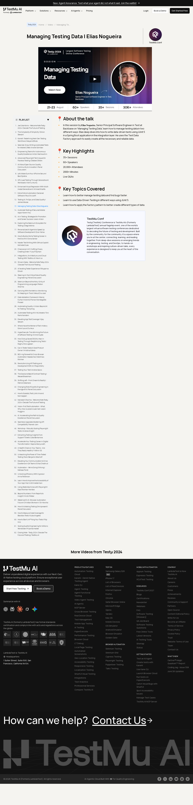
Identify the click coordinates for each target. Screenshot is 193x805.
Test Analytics (81, 681)
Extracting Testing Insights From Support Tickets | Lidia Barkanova (30, 436)
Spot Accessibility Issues (144, 692)
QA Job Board (142, 621)
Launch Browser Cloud (146, 673)
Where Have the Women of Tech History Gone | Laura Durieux (32, 327)
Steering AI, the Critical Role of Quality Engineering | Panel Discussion (32, 276)
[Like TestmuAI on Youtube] (176, 779)
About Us (172, 578)
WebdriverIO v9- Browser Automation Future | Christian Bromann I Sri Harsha (33, 501)
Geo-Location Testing (84, 658)
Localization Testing (84, 670)
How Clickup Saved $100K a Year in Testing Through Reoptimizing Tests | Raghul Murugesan (32, 341)
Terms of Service (175, 625)
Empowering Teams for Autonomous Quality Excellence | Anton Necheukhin (32, 152)
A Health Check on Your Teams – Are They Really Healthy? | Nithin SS (31, 449)
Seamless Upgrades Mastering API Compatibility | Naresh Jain (31, 423)
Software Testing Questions (144, 626)
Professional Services (84, 685)
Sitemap (140, 643)
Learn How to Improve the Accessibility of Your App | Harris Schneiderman (33, 481)
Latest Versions (143, 635)
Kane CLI (78, 585)
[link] (12, 11)
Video (50, 24)
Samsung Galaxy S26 (115, 571)
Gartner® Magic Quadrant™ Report (176, 662)
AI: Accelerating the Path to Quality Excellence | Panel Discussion (31, 416)
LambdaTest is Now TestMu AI (177, 573)
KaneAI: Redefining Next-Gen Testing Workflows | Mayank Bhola (32, 139)
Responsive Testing (83, 666)
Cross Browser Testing (85, 611)
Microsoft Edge (113, 606)
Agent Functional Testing (82, 594)
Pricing (89, 10)
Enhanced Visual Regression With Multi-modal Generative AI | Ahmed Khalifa (33, 187)
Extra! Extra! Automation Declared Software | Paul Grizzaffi (31, 194)
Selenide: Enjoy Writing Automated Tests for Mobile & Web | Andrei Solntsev (33, 146)
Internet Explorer (113, 590)
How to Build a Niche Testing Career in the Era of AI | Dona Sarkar (32, 237)
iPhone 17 (110, 578)
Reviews (171, 598)
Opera (108, 610)
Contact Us (173, 649)
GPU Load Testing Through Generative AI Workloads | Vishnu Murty (33, 181)
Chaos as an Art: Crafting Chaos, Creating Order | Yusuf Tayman (30, 250)
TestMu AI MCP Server (146, 701)
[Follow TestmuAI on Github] (182, 779)
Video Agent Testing (84, 599)
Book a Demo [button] (160, 10)
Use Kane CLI (142, 669)
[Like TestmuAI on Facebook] (159, 779)
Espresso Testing (144, 575)
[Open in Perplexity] (12, 609)
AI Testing (79, 627)
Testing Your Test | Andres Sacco (30, 370)
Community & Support (178, 602)
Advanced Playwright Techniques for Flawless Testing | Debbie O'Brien (32, 159)
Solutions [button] (44, 10)
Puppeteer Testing (114, 664)
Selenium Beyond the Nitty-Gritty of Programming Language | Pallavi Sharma (31, 284)
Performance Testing (84, 635)
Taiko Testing (112, 668)
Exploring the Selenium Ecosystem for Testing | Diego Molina (32, 224)
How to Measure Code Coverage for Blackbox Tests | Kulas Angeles (31, 514)
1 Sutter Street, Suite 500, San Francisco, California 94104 (17, 662)
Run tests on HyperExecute (143, 678)
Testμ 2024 (32, 24)
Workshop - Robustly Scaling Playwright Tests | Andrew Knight (33, 429)
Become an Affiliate (177, 621)
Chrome (109, 598)
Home (41, 24)
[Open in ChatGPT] (5, 609)
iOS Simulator (112, 625)
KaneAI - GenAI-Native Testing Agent (84, 579)
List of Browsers (113, 582)
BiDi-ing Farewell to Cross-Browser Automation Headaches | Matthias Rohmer (31, 357)
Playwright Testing (114, 660)
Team (170, 645)
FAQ (138, 610)
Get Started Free (180, 10)
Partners (172, 606)
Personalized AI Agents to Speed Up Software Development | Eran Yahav (31, 230)
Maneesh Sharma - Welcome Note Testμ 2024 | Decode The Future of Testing (33, 401)
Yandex (109, 614)
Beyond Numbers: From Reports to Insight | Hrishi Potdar (31, 494)
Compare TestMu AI (83, 689)
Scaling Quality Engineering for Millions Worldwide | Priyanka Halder (33, 527)
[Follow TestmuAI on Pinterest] (188, 779)
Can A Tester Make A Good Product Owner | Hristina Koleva (31, 349)
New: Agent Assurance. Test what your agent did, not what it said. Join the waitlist (94, 3)
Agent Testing (81, 589)
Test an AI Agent (144, 658)
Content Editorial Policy (178, 614)
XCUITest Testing (144, 579)
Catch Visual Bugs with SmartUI (146, 685)
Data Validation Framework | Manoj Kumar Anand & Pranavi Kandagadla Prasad (32, 300)
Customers (173, 586)
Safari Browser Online (115, 602)
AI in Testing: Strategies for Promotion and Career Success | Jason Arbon (32, 217)
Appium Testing (143, 571)
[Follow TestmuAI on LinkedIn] (171, 779)
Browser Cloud (81, 639)
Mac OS (109, 617)
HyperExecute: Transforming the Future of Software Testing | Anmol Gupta (33, 333)
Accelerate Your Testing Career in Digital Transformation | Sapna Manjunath (33, 442)
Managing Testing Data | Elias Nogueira (33, 206)
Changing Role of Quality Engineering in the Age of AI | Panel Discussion (33, 388)
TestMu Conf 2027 (145, 590)
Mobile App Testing (83, 623)
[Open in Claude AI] (20, 609)
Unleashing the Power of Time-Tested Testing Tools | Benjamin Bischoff (32, 455)
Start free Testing (16, 588)
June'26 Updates (176, 671)
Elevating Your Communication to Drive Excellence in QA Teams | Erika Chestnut (33, 462)
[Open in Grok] (27, 609)
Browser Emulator (114, 633)
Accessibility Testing (84, 662)
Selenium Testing (114, 648)
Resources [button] (60, 10)
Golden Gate (111, 637)
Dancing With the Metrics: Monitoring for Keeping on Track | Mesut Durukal (32, 292)
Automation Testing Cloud (83, 573)
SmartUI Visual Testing (84, 673)
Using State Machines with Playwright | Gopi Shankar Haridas (33, 488)
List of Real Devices (115, 586)
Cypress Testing (113, 656)
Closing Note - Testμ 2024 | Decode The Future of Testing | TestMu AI (32, 533)
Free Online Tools (144, 631)
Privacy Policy (174, 629)
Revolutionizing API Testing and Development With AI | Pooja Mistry (31, 364)
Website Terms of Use (178, 641)
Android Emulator (114, 629)
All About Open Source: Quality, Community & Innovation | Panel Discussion (30, 167)
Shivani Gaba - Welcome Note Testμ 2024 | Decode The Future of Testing (33, 263)
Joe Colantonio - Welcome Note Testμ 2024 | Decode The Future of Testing (31, 126)
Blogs (139, 594)
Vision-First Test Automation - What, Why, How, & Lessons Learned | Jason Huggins (32, 409)
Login (145, 10)
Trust (170, 637)
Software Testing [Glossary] (144, 615)
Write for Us (173, 617)
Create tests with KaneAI (144, 664)
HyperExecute (81, 631)
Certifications (142, 598)
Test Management (83, 619)
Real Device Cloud (82, 615)
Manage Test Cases (146, 697)
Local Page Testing (83, 647)
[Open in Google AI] (34, 609)
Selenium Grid (112, 652)
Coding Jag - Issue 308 (178, 667)
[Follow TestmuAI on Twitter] (165, 779)
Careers (171, 582)
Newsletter (141, 602)
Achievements (174, 594)
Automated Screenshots (80, 652)
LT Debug (79, 643)
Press (170, 590)
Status (139, 647)
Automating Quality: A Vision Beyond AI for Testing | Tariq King (32, 307)
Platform (30, 10)
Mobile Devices (113, 621)
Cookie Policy (174, 633)
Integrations (80, 677)
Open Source (174, 610)
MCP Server (79, 607)
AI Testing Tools (144, 639)
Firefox (109, 594)
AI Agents (76, 10)
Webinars (140, 606)
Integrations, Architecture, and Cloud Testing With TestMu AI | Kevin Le (32, 256)
